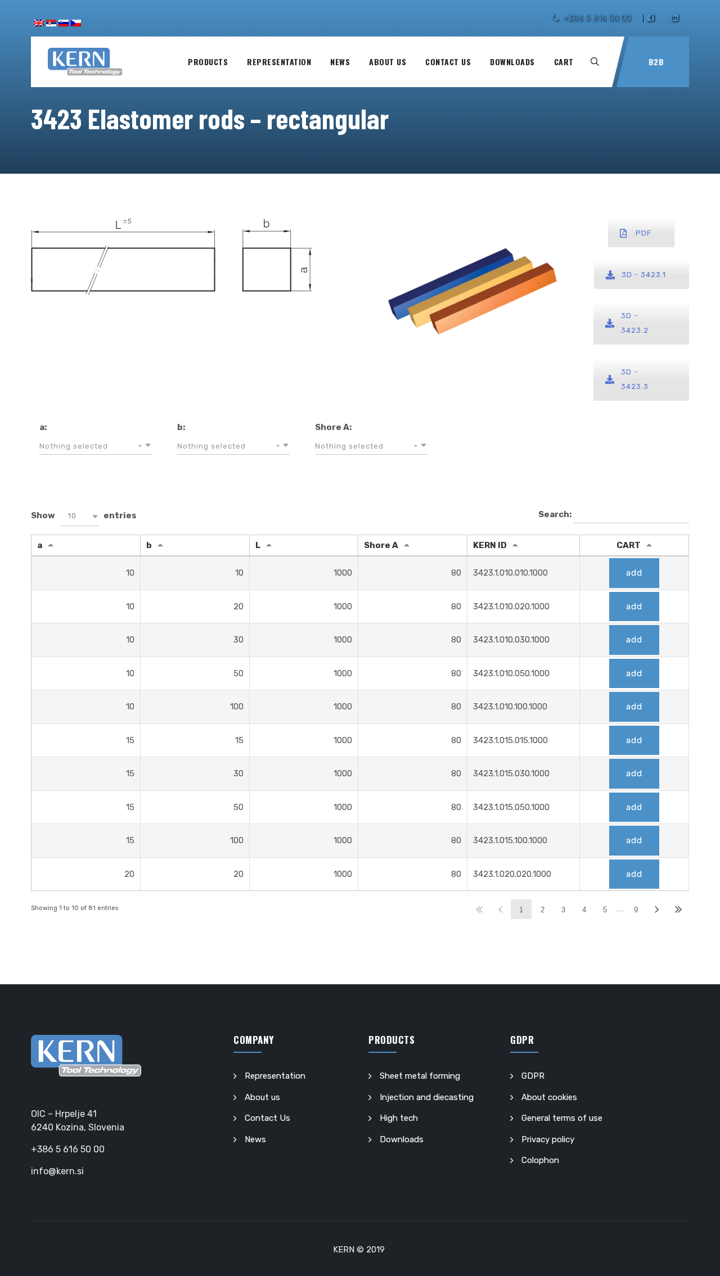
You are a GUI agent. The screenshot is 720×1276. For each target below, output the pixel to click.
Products (208, 61)
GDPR (532, 1076)
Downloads (512, 61)
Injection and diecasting (427, 1097)
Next (657, 909)
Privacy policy (547, 1139)
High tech (399, 1118)
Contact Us (448, 61)
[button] (95, 446)
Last (678, 909)
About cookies (549, 1097)
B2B (656, 61)
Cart (564, 61)
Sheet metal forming (420, 1076)
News (340, 61)
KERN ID (490, 545)
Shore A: (333, 427)
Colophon (540, 1160)
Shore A (381, 545)
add (634, 573)
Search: (555, 514)
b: (181, 427)
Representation (279, 61)
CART (628, 545)
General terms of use (561, 1118)
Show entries (84, 515)
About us (387, 61)
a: (43, 427)
